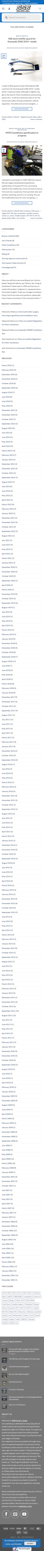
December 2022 (8, 464)
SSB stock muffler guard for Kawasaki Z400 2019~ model (22, 40)
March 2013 (7, 935)
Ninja (35, 117)
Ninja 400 (13, 1312)
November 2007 (8, 1181)
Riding (4, 254)
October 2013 (7, 908)
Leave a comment (36, 119)
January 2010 (7, 1091)
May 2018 (6, 675)
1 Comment (15, 1353)
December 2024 (8, 374)
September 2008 (8, 1141)
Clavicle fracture (15, 1382)
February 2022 (8, 509)
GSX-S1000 (30, 1300)
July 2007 (6, 1190)
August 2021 (7, 536)
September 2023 (8, 424)
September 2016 (8, 760)
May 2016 (6, 778)
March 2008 (7, 1163)
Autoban (37, 1293)
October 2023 (7, 419)
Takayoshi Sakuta (30, 48)
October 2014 (7, 854)
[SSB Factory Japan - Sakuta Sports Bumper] (23, 8)
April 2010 (6, 1082)
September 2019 (8, 603)
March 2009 (7, 1118)
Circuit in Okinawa (16, 1389)
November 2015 (8, 800)
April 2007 (6, 1203)
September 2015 (8, 809)
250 (3, 1293)
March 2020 (7, 589)
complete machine (32, 213)
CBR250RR (17, 1297)
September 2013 (8, 912)
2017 (30, 1293)
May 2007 (6, 1199)
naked (36, 1308)
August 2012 (7, 961)
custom (4, 1300)
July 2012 (6, 966)
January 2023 (7, 459)
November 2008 (8, 1136)
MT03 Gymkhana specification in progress (22, 134)
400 (13, 1293)
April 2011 (6, 1033)
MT (17, 1308)
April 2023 (6, 446)
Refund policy (17, 1315)
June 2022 (6, 491)
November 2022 (8, 468)
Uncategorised (8, 267)
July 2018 (6, 666)
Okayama (21, 1312)
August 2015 (7, 814)
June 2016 (6, 773)
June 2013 (6, 921)
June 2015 (6, 822)
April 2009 (6, 1114)
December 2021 (8, 518)
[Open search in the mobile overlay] (22, 17)
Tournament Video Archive (12, 263)
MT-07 (29, 1308)
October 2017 (7, 706)
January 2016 (7, 791)
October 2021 (7, 527)
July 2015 (6, 818)
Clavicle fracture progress (19, 1366)
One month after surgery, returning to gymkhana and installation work (20, 313)
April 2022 (6, 500)
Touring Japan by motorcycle (13, 258)
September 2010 (8, 1065)
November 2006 (8, 1226)
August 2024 (7, 392)
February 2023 (8, 455)
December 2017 (8, 697)
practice (38, 1312)
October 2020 (7, 576)
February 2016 (8, 787)
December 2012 (8, 948)
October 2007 (7, 1186)
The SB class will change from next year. (24, 1359)
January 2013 (7, 944)
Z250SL (5, 1323)
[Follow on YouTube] (24, 1514)
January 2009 (7, 1127)
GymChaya (6, 1304)
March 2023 (7, 450)
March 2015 (7, 836)
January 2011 (7, 1047)
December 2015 (8, 796)
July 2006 (6, 1244)
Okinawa (30, 1312)
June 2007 (6, 1195)
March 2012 (7, 984)
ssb (32, 1315)
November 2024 (8, 379)
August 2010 (7, 1069)
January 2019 (7, 639)
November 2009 (8, 1100)
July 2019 (6, 612)
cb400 (9, 1297)
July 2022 (6, 486)
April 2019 (6, 625)
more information (16, 1544)
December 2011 (8, 997)
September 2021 (8, 531)
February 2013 (8, 939)
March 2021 (7, 558)
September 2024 (8, 388)
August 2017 (7, 715)
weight (11, 1319)
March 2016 (7, 782)
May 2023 (6, 442)
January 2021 (7, 563)
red (10, 1315)
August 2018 (7, 661)
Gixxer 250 (20, 1300)
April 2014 (6, 881)
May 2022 (6, 495)
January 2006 (7, 1271)
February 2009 (8, 1123)
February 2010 (8, 1087)
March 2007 (7, 1208)
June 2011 (6, 1024)
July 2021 (6, 540)
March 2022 (7, 504)
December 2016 (8, 751)
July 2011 (6, 1020)
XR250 (24, 1319)
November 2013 (8, 903)
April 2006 (6, 1257)
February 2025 (8, 370)
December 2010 (8, 1051)
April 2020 (6, 585)
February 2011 (8, 1042)
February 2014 (8, 890)
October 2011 (7, 1006)
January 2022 (7, 513)
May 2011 (6, 1029)
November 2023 (8, 415)
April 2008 (6, 1159)
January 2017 (7, 746)
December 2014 (8, 845)
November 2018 (8, 648)
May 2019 (6, 621)
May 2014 (6, 876)
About (13, 1537)
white (18, 1319)
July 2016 (6, 769)
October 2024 (7, 383)
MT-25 (37, 216)
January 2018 (7, 693)
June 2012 (6, 970)
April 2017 (6, 733)
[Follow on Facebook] (6, 1514)
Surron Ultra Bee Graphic (19, 1374)
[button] (3, 8)
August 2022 (7, 482)
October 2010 (7, 1060)
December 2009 (8, 1096)
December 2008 (8, 1132)
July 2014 (6, 867)
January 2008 (7, 1172)
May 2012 (6, 975)
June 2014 (6, 872)
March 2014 (7, 885)
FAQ (18, 1537)
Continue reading (22, 109)
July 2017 (6, 719)
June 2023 (6, 437)
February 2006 (8, 1266)
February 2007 (8, 1213)
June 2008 (6, 1150)
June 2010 (6, 1078)
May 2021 (6, 549)
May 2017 (6, 728)
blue (3, 1297)
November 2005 (8, 1280)
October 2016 (7, 755)
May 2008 (6, 1154)
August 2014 (7, 863)
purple (4, 1315)
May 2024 (6, 406)
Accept (30, 1543)
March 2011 (7, 1038)
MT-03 (23, 1308)
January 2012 (7, 993)
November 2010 (8, 1056)
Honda (36, 1304)
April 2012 (6, 979)
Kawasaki (10, 1308)
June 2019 (6, 616)
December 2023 (8, 410)
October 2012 (7, 952)
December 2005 (8, 1275)
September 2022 (8, 477)
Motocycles (6, 249)
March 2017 (7, 737)
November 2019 (8, 594)
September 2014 (8, 858)
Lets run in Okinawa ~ (17, 1404)
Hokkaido (28, 1304)
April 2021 (6, 554)
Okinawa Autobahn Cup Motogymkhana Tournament (25, 1398)
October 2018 (7, 652)
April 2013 (6, 930)
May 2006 (6, 1253)
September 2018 (8, 657)
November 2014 (8, 849)
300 (8, 1293)
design (12, 1300)
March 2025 (7, 365)
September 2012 (8, 957)
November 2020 (8, 572)
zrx (17, 1323)
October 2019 (7, 598)
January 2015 (7, 840)
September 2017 (8, 710)
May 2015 (6, 827)
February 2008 (8, 1168)
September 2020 (8, 580)
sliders (26, 1315)
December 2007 (8, 1177)
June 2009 (6, 1109)
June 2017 (6, 724)
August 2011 (7, 1015)
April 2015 (6, 831)
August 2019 (7, 607)
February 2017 (8, 742)
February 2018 (8, 688)
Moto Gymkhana (8, 245)
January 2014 (7, 894)
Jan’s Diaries (7, 240)
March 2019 (7, 630)
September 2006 (8, 1235)
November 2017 (8, 701)
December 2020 (8, 567)
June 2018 (6, 670)
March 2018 (7, 684)
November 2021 (8, 522)
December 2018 (8, 643)
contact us (37, 1297)
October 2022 (7, 473)
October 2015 (7, 805)
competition (28, 1297)
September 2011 (8, 1011)
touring (4, 1319)
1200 (24, 1293)
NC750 (5, 1312)
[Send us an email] (15, 1514)
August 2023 (7, 428)
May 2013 (6, 926)
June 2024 (6, 401)
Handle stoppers (17, 1304)
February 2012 (8, 988)
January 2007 (7, 1217)
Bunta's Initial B (8, 236)
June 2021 (6, 545)
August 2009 (7, 1105)
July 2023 (6, 432)
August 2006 (7, 1239)
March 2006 (7, 1262)
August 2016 (7, 764)
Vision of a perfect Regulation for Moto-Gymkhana (22, 323)
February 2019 (8, 634)
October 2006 (7, 1230)
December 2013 (8, 899)
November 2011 (8, 1002)
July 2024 (6, 397)
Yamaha (31, 1319)
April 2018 (6, 679)
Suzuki (37, 1315)
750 (18, 1293)
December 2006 (8, 1221)
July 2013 (6, 917)
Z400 (12, 1323)
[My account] (9, 8)
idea (3, 1308)
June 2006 (6, 1248)
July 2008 (6, 1145)
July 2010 (6, 1073)
